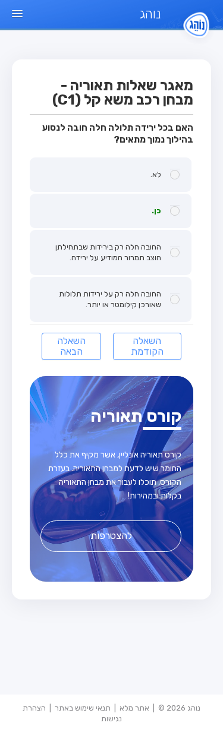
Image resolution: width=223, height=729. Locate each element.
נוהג (150, 14)
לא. (155, 174)
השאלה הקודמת (147, 346)
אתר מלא (134, 707)
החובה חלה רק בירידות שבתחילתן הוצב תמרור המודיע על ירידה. (108, 252)
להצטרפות (111, 535)
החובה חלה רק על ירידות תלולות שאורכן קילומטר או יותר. (110, 299)
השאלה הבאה (71, 346)
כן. (156, 210)
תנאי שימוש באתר (83, 707)
